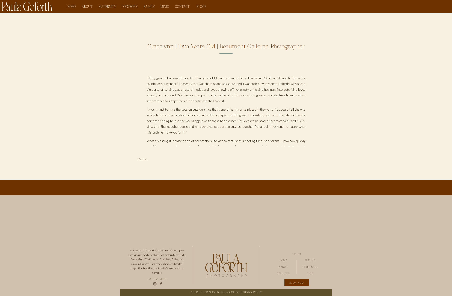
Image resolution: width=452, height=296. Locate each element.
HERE (167, 163)
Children (226, 66)
